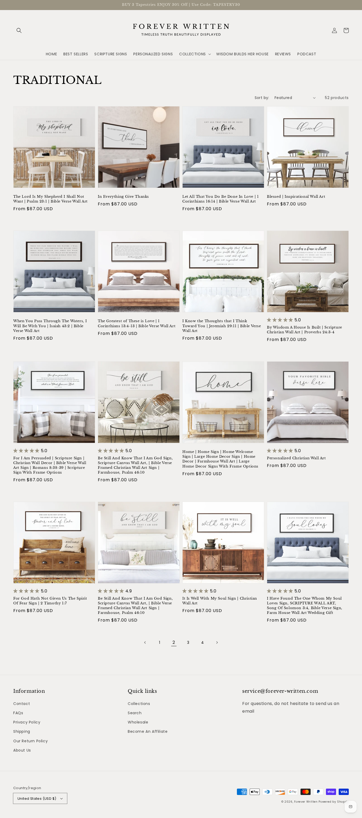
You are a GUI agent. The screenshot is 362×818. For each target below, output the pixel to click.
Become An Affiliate (147, 731)
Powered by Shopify (334, 802)
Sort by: (262, 97)
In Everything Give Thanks (123, 196)
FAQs (18, 713)
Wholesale (138, 722)
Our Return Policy (30, 741)
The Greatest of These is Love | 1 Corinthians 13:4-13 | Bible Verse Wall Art (136, 323)
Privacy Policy (26, 722)
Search (135, 713)
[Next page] (217, 642)
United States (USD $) (36, 798)
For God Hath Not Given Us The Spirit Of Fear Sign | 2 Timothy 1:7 (50, 600)
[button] (19, 30)
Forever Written (306, 802)
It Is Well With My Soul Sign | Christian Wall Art (219, 600)
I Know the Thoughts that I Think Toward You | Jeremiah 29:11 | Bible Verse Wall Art (221, 326)
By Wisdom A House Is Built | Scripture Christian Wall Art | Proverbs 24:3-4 (304, 329)
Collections (139, 703)
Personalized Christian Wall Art (296, 458)
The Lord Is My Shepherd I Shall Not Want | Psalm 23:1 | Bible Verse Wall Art (50, 199)
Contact (21, 703)
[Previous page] (145, 642)
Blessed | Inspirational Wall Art (296, 196)
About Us (22, 750)
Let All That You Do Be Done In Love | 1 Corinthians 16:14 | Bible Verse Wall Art (220, 199)
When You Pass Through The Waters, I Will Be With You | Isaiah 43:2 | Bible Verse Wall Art (50, 326)
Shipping (21, 731)
